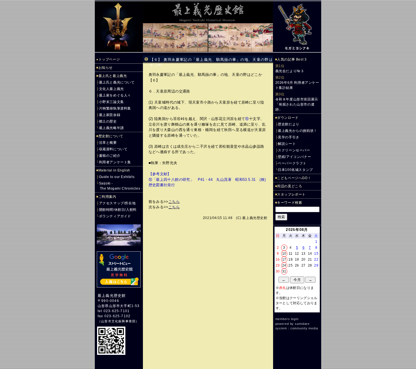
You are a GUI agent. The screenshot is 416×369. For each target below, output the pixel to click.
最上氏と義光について (117, 82)
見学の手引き (288, 137)
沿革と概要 (108, 143)
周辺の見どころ (289, 186)
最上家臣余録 (110, 115)
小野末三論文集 (111, 102)
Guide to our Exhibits (117, 177)
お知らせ (105, 68)
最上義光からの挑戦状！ (297, 131)
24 (284, 265)
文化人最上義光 (111, 89)
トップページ (109, 59)
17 (284, 259)
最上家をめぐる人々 (115, 95)
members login (287, 319)
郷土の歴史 (108, 121)
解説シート (287, 144)
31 (284, 271)
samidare (302, 323)
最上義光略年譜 (111, 128)
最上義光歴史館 (112, 295)
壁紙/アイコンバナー (294, 157)
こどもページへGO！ (294, 178)
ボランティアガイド (115, 216)
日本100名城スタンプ (295, 170)
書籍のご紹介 (110, 156)
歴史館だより (288, 124)
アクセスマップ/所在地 (117, 203)
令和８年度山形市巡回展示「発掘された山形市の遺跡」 (296, 104)
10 (284, 254)
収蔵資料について (113, 149)
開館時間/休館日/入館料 (118, 210)
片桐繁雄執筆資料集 (115, 108)
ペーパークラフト (292, 163)
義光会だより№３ (289, 71)
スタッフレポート (291, 194)
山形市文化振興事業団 (118, 321)
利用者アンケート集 (115, 162)
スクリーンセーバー (294, 150)
